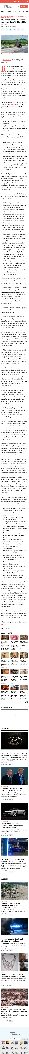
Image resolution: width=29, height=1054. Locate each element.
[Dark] (16, 6)
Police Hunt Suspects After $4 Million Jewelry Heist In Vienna (13, 975)
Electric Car (12, 16)
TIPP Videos (4, 901)
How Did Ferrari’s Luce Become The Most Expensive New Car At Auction (12, 826)
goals (11, 104)
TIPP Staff (4, 24)
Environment (21, 16)
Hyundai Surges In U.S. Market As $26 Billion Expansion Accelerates (14, 754)
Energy (3, 17)
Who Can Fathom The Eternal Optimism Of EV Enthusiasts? (12, 860)
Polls (14, 11)
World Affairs (5, 936)
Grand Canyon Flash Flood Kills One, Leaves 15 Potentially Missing (14, 1010)
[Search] (18, 6)
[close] (27, 2)
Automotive (4, 16)
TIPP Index (21, 11)
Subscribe (23, 6)
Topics (9, 11)
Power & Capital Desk (7, 798)
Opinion (9, 17)
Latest (3, 11)
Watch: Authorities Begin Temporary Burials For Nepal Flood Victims (10, 905)
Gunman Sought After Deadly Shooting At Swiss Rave (12, 940)
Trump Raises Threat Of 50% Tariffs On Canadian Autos (12, 789)
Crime (2, 972)
